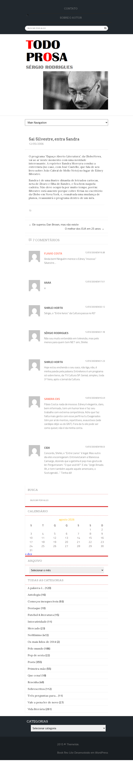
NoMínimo (35, 635)
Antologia (34, 594)
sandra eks (52, 399)
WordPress (101, 752)
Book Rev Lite (65, 752)
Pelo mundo (35, 648)
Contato (71, 8)
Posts (31, 662)
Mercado (34, 628)
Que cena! (34, 675)
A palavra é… (36, 588)
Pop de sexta (36, 655)
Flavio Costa (53, 253)
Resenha (33, 682)
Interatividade (37, 621)
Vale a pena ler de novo (43, 702)
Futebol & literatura (41, 615)
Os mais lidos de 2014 (42, 641)
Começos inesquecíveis (43, 601)
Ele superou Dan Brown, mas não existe (54, 224)
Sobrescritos (36, 689)
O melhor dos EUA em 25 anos (84, 229)
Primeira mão (37, 668)
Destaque (34, 608)
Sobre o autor (71, 17)
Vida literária (36, 709)
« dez (28, 554)
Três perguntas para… (42, 695)
